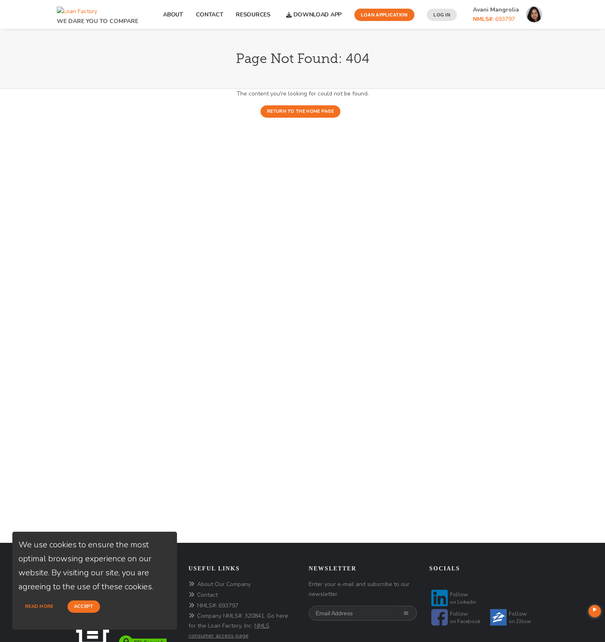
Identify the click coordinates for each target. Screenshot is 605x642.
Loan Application (384, 14)
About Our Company (224, 584)
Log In (441, 14)
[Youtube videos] (595, 611)
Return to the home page (300, 111)
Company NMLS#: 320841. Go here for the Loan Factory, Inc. (238, 626)
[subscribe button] (407, 613)
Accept (83, 606)
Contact (209, 15)
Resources (254, 15)
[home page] (77, 9)
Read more (39, 606)
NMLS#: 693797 (217, 605)
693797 (494, 19)
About (173, 15)
